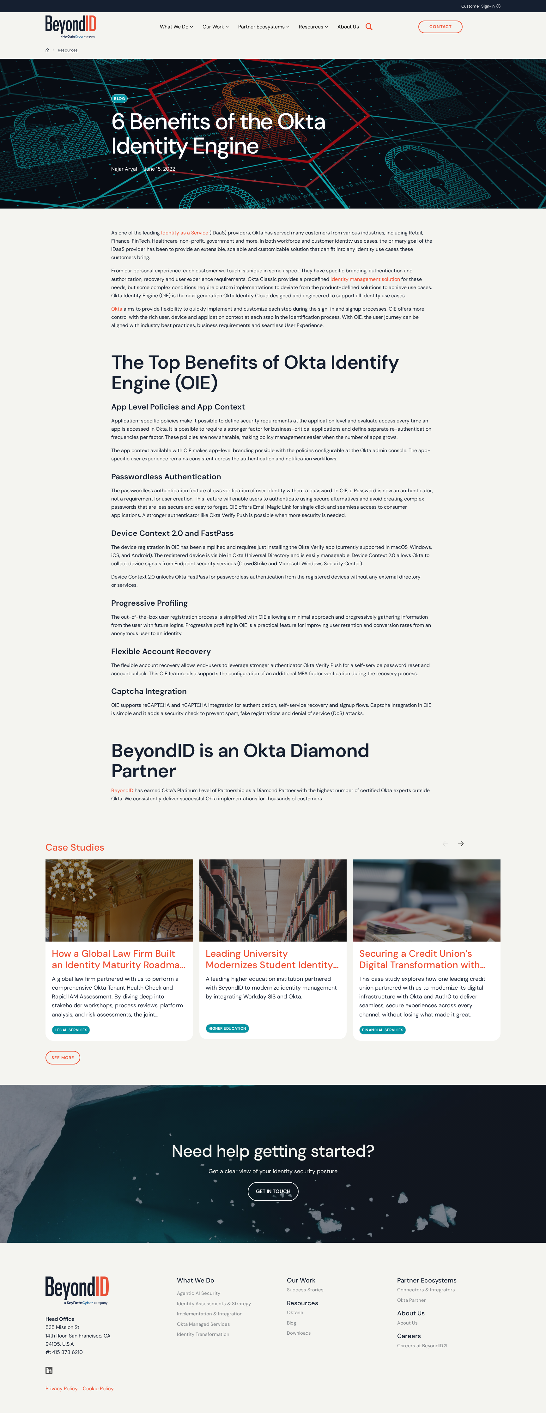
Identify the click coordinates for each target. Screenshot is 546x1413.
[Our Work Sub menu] (227, 26)
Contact (440, 26)
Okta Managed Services (203, 1324)
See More (63, 1057)
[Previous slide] (445, 844)
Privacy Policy (62, 1388)
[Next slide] (461, 844)
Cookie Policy (98, 1388)
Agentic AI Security (198, 1293)
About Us (348, 26)
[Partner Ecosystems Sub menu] (287, 26)
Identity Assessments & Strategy (214, 1304)
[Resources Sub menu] (326, 26)
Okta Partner (411, 1300)
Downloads (299, 1333)
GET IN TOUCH (273, 1191)
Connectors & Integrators (426, 1290)
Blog (291, 1323)
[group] (119, 950)
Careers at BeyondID (420, 1346)
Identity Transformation (203, 1334)
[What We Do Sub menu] (191, 26)
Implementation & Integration (210, 1314)
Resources (68, 50)
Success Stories (305, 1290)
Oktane (295, 1312)
